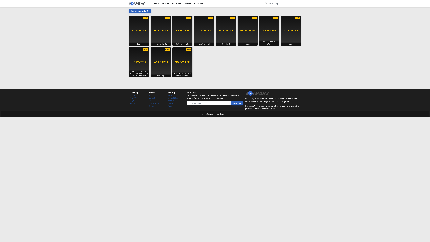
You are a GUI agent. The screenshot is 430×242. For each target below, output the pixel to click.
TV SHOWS (176, 3)
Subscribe (237, 103)
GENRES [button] (187, 3)
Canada (171, 103)
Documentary (154, 103)
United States (174, 98)
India (170, 95)
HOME (156, 3)
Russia (171, 106)
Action (151, 95)
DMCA (132, 103)
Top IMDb (198, 3)
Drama (152, 100)
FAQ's (131, 100)
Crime (151, 106)
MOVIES (165, 3)
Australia (172, 100)
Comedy (152, 98)
